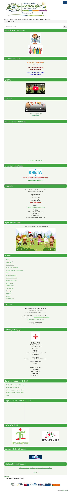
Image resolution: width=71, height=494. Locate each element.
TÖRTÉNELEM (9, 288)
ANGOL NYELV (10, 265)
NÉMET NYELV (10, 286)
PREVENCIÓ (9, 262)
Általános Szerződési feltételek (14, 385)
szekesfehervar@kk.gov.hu (41, 317)
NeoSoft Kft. (65, 490)
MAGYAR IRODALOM (11, 278)
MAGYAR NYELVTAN (11, 280)
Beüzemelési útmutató (12, 387)
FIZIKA (7, 273)
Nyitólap (8, 21)
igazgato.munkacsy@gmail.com (35, 207)
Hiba (13, 21)
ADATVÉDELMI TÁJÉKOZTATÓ (35, 319)
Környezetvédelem (11, 275)
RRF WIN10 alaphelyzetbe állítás (15, 392)
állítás (22, 390)
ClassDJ (8, 296)
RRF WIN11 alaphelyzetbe (13, 390)
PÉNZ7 (7, 259)
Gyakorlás (8, 293)
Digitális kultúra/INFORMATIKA (14, 270)
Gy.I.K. (7, 395)
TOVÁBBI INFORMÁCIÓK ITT (35, 180)
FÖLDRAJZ (8, 291)
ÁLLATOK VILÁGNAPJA (12, 267)
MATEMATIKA (9, 283)
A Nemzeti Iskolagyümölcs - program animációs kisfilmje (35, 468)
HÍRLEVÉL (35, 472)
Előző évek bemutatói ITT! (35, 160)
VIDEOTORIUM (10, 299)
